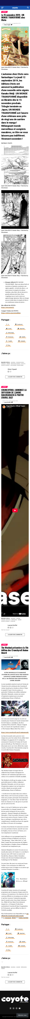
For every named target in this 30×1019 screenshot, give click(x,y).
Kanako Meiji (20, 362)
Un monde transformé (17, 365)
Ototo (23, 363)
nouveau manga (16, 363)
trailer (13, 621)
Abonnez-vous (22, 1015)
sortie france (6, 365)
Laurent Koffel (7, 402)
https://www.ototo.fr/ (7, 307)
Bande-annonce (6, 619)
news (8, 363)
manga (4, 363)
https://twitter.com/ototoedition (11, 313)
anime (18, 618)
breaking (14, 619)
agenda (13, 362)
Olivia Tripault (7, 24)
